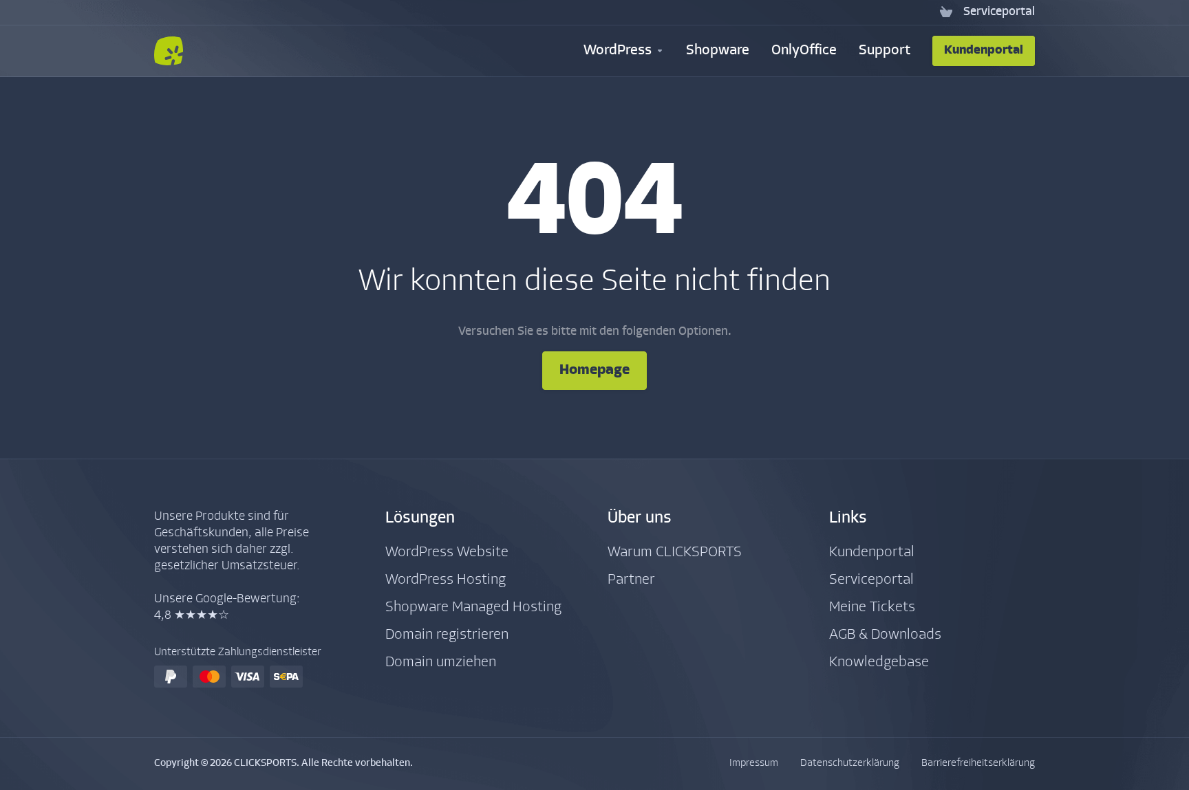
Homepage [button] (594, 370)
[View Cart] (946, 12)
